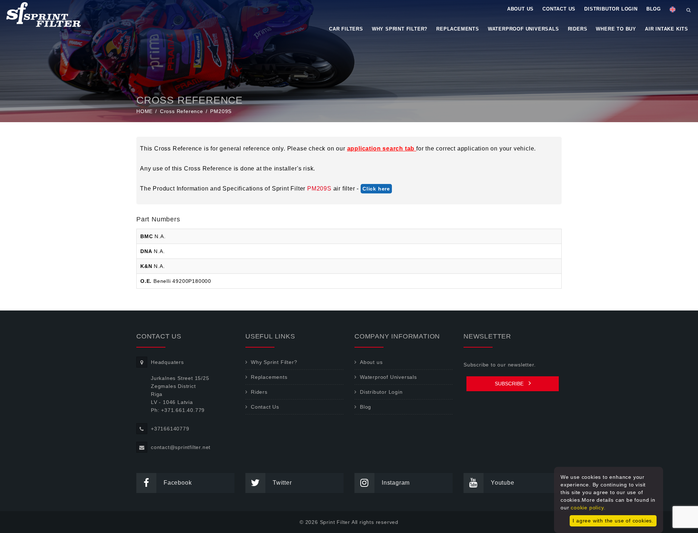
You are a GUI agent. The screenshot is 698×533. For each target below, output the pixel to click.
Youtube (502, 483)
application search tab (381, 148)
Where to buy (616, 29)
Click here (376, 189)
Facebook (178, 483)
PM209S (319, 188)
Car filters (346, 29)
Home (144, 111)
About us (520, 9)
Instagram (396, 483)
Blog (653, 9)
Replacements (457, 29)
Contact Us (558, 9)
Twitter (282, 483)
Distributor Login (611, 9)
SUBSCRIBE (510, 383)
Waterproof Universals (523, 29)
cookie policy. (588, 507)
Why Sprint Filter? (400, 29)
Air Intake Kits (666, 29)
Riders (577, 29)
